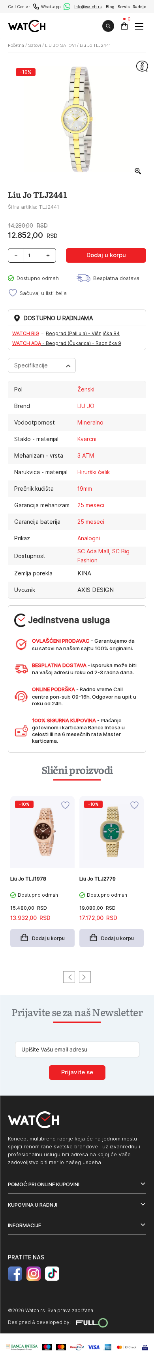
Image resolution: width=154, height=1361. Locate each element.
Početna (16, 45)
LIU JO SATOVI (60, 45)
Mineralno (90, 422)
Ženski (85, 389)
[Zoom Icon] (138, 171)
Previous (69, 977)
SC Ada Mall (93, 551)
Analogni (88, 538)
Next (85, 977)
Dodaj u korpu (106, 255)
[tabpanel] (42, 875)
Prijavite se (77, 1072)
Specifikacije (31, 365)
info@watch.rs (87, 6)
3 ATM (85, 455)
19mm (84, 489)
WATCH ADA (26, 343)
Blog (110, 6)
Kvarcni (86, 439)
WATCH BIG (25, 333)
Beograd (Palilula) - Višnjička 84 (83, 333)
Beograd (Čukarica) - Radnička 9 (83, 343)
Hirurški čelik (93, 472)
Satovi (34, 45)
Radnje (139, 6)
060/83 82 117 (36, 6)
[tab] (42, 365)
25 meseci (90, 505)
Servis (124, 6)
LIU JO (85, 406)
